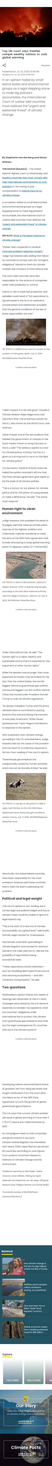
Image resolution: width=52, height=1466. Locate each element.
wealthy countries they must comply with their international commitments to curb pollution (24, 182)
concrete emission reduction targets (22, 251)
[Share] (4, 65)
